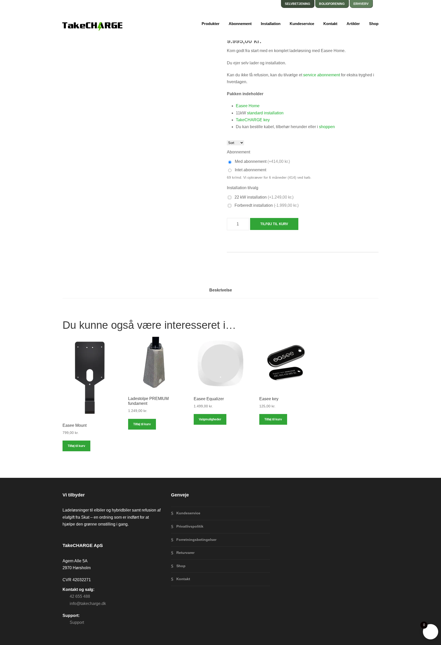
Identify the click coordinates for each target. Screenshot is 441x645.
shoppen (327, 127)
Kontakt (330, 23)
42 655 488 (80, 596)
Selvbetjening (297, 4)
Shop (373, 23)
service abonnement (321, 75)
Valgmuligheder (210, 419)
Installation (270, 23)
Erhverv (361, 4)
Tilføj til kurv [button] (76, 446)
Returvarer (185, 553)
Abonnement (240, 23)
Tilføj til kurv (274, 224)
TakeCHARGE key (253, 120)
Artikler (353, 23)
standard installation (265, 113)
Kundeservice (302, 23)
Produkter (210, 23)
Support (77, 622)
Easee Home (248, 106)
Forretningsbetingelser (196, 540)
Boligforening (332, 4)
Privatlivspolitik (189, 526)
